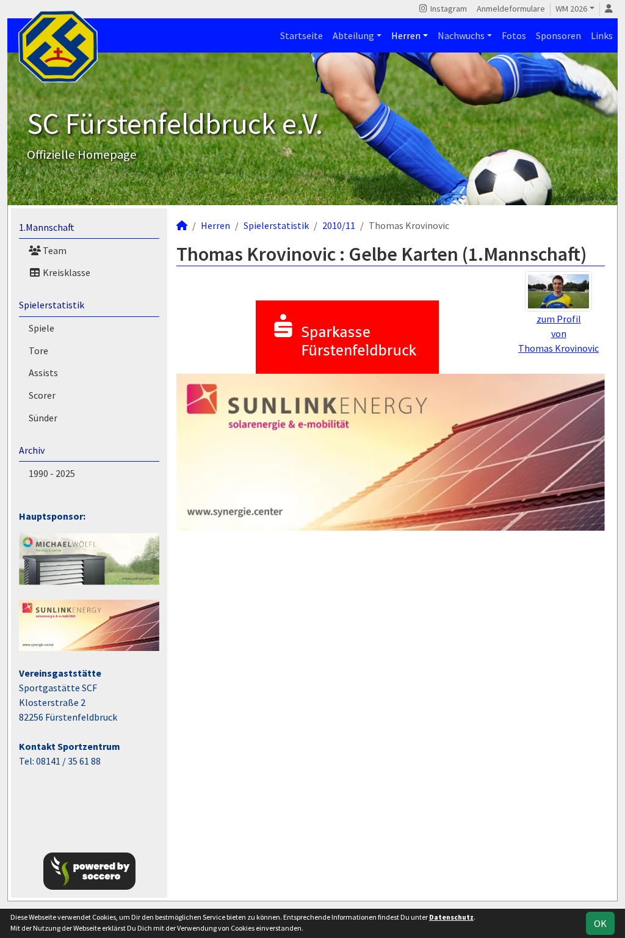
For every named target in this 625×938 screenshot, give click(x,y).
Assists (43, 372)
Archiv (32, 450)
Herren (406, 35)
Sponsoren (558, 35)
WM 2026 (571, 8)
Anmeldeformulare (511, 8)
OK (600, 923)
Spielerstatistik (51, 305)
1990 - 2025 (52, 473)
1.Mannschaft (46, 227)
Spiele (41, 328)
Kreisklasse (65, 272)
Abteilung (353, 35)
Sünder (43, 418)
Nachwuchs (461, 35)
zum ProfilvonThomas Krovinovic (558, 333)
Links (602, 35)
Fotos (514, 35)
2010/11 (338, 225)
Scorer (42, 395)
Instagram (447, 8)
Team (54, 250)
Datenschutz (451, 917)
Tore (38, 350)
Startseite (301, 35)
